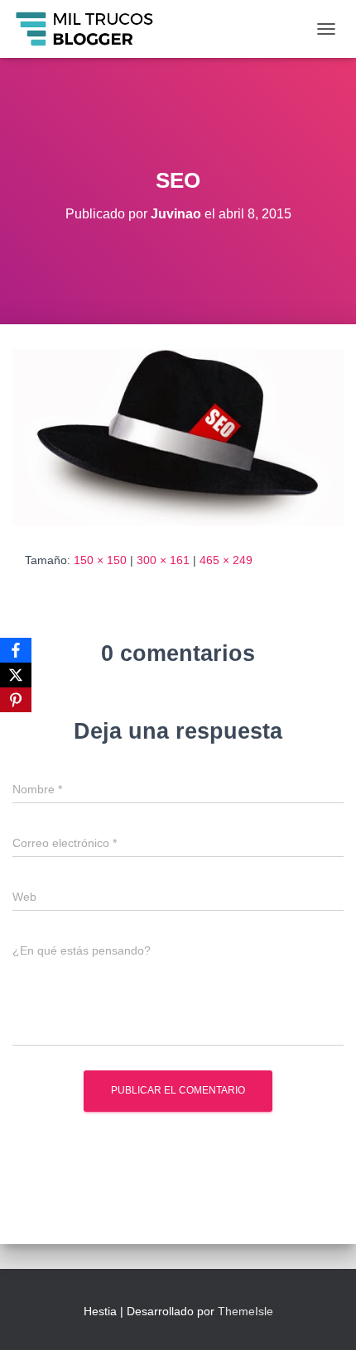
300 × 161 (163, 560)
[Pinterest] (15, 699)
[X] (15, 675)
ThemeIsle (245, 1311)
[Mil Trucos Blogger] (91, 29)
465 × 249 (226, 560)
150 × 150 (100, 560)
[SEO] (178, 436)
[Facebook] (15, 650)
